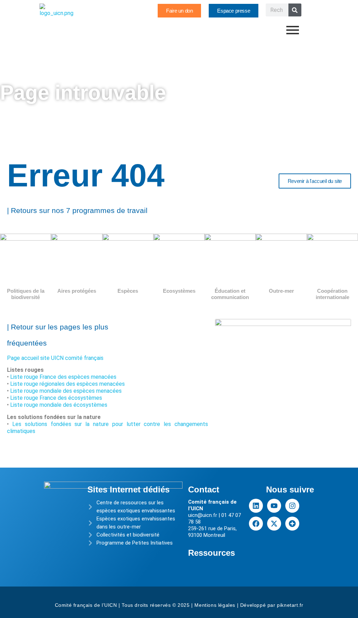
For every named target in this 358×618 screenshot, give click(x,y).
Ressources (211, 552)
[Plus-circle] (292, 524)
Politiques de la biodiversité (25, 294)
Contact (203, 489)
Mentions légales (214, 605)
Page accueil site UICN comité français (55, 358)
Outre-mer (281, 291)
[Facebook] (256, 524)
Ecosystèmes (179, 291)
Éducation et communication (230, 294)
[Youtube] (274, 506)
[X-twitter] (274, 524)
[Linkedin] (256, 506)
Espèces (127, 291)
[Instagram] (292, 506)
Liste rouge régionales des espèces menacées (67, 384)
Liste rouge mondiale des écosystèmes (58, 405)
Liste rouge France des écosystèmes (56, 398)
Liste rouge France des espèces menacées (63, 377)
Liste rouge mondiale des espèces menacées (66, 391)
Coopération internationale (332, 294)
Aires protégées (76, 291)
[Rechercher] (294, 9)
